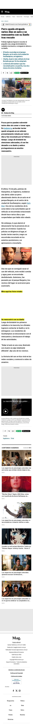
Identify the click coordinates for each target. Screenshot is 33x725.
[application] (16, 407)
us (10, 705)
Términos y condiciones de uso (16, 670)
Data (22, 705)
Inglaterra (6, 438)
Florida (2, 16)
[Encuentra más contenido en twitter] (7, 73)
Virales (10, 715)
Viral (12, 438)
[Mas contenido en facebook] (13, 690)
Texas (13, 16)
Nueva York (19, 16)
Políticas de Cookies (16, 676)
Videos (22, 701)
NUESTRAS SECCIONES (16, 696)
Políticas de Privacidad (16, 673)
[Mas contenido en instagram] (19, 690)
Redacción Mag (9, 113)
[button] (5, 411)
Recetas (22, 715)
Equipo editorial (16, 642)
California (8, 16)
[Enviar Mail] (2, 113)
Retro (22, 710)
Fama (10, 710)
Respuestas (10, 701)
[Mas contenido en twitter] (16, 690)
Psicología (26, 16)
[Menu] (3, 12)
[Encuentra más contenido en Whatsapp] (11, 73)
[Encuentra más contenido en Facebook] (3, 73)
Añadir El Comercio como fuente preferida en (16, 24)
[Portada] (16, 641)
